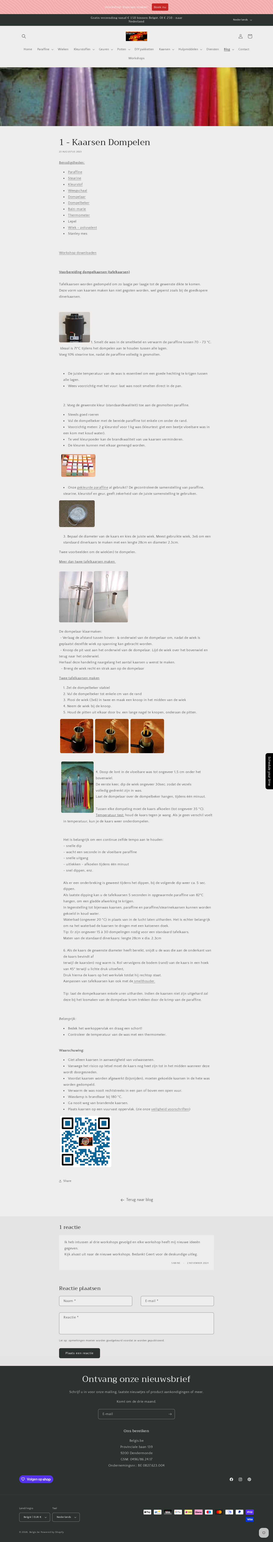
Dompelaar (77, 197)
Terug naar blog (139, 1200)
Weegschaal (77, 191)
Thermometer (79, 215)
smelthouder (144, 981)
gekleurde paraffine (92, 487)
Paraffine (75, 172)
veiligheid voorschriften (170, 1109)
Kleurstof (75, 184)
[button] (24, 36)
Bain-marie (77, 209)
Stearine (74, 178)
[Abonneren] (170, 1414)
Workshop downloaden (77, 253)
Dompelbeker (79, 203)
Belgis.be (34, 1532)
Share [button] (67, 1181)
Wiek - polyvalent (82, 228)
